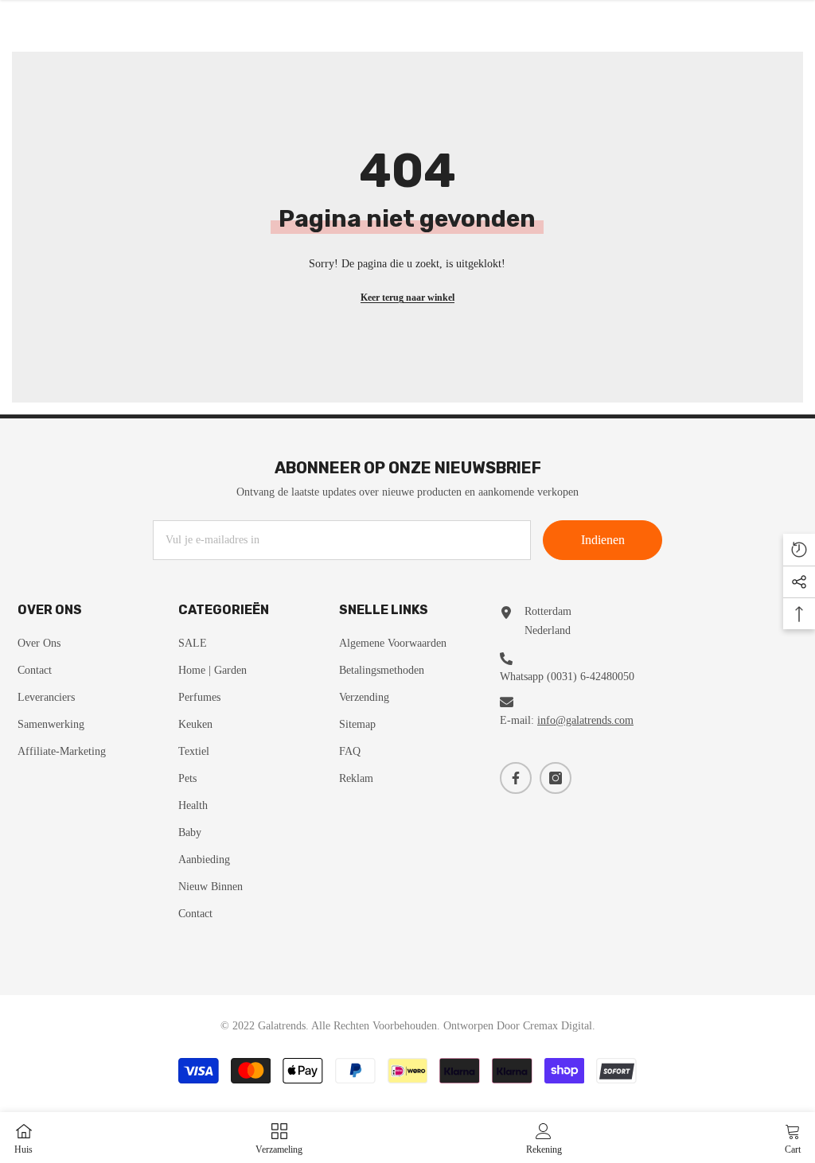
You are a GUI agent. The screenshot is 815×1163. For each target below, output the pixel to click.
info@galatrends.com (585, 720)
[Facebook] (516, 778)
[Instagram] (555, 778)
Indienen (603, 539)
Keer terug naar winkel (407, 297)
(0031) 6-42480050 (590, 677)
